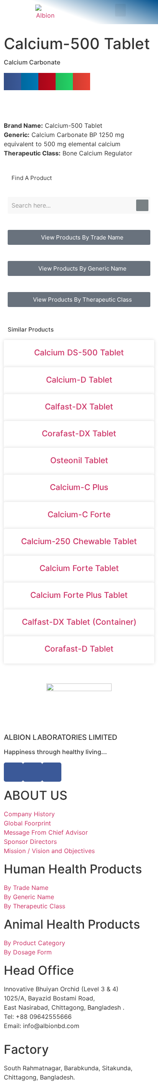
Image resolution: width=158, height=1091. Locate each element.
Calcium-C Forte (79, 514)
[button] (120, 10)
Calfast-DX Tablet (79, 406)
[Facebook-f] (13, 772)
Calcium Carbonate (32, 62)
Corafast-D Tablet (79, 649)
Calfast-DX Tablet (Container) (79, 622)
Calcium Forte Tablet (79, 568)
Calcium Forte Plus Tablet (79, 595)
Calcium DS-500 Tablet (79, 352)
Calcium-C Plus (79, 487)
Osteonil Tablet (79, 460)
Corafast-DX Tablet (79, 433)
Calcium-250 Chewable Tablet (79, 541)
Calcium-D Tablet (79, 380)
